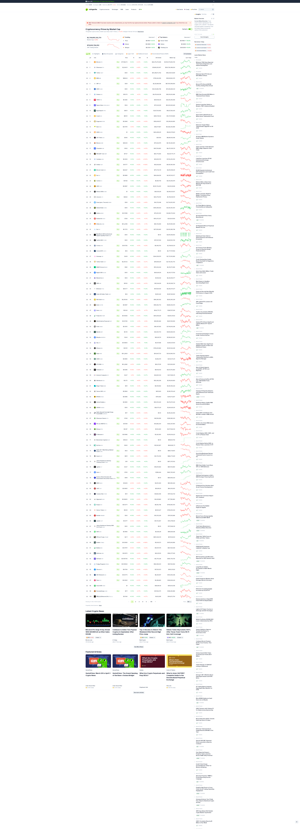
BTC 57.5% (135, 4)
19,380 (90, 4)
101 (151, 601)
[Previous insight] (212, 18)
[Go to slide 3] (213, 34)
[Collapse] (213, 14)
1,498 (100, 4)
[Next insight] (213, 18)
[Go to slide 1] (211, 34)
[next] (155, 601)
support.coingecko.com (168, 22)
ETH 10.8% (140, 4)
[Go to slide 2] (212, 34)
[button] (139, 647)
